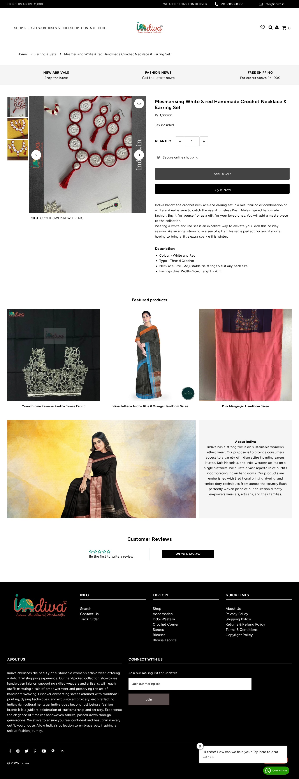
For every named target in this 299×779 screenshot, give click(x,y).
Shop (157, 609)
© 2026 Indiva (18, 763)
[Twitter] (26, 751)
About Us (233, 609)
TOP (291, 773)
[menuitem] (262, 28)
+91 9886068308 (231, 4)
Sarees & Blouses (42, 28)
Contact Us (89, 614)
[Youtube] (44, 751)
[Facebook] (10, 751)
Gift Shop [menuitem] (71, 28)
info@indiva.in (274, 4)
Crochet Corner (165, 624)
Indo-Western (164, 619)
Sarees (158, 630)
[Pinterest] (35, 751)
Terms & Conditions (242, 630)
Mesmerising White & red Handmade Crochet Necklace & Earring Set (117, 54)
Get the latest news (158, 78)
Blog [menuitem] (102, 28)
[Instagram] (17, 751)
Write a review (188, 554)
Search (85, 609)
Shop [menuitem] (18, 28)
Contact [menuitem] (88, 28)
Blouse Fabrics (164, 640)
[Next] (139, 155)
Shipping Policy (238, 619)
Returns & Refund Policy (245, 624)
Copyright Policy (239, 635)
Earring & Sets (45, 54)
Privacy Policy (237, 614)
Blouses (159, 635)
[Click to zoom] (139, 103)
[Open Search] (270, 28)
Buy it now (222, 190)
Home (22, 54)
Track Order (89, 619)
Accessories (162, 614)
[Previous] (36, 155)
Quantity (163, 141)
